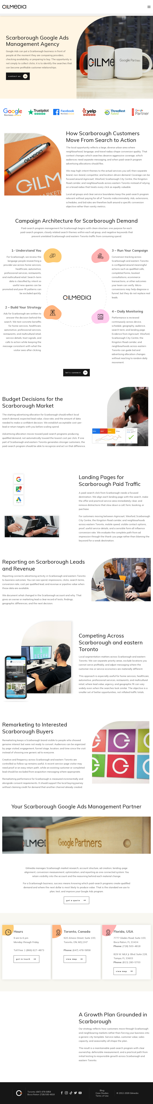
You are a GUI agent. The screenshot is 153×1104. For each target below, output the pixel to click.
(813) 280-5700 (131, 962)
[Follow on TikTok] (70, 1093)
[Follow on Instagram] (66, 1093)
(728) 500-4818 (131, 946)
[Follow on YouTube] (80, 1093)
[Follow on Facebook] (61, 1093)
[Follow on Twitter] (75, 1093)
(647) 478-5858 (81, 950)
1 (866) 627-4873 (34, 950)
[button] (149, 6)
